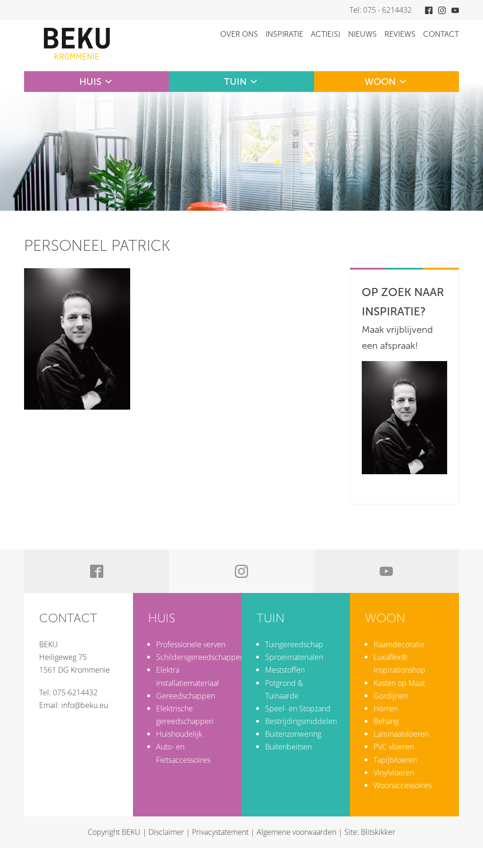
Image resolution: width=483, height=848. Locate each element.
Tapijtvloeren (395, 760)
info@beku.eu (84, 705)
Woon (380, 81)
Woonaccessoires (403, 785)
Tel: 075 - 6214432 (381, 10)
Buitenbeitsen (288, 746)
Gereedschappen (185, 695)
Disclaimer (166, 832)
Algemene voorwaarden (296, 832)
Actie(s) (326, 34)
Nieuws (362, 34)
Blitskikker (378, 832)
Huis (90, 81)
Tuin (235, 81)
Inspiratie (284, 34)
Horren (386, 708)
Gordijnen (391, 695)
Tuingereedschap (294, 644)
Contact (441, 34)
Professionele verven (190, 644)
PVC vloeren (394, 746)
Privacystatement (220, 832)
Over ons (239, 34)
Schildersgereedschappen (200, 657)
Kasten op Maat (399, 683)
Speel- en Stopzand (298, 708)
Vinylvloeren (394, 772)
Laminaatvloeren (401, 734)
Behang (386, 721)
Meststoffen (285, 669)
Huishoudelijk (179, 734)
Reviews (400, 34)
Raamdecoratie (399, 644)
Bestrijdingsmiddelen (301, 721)
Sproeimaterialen (294, 657)
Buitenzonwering (293, 734)
